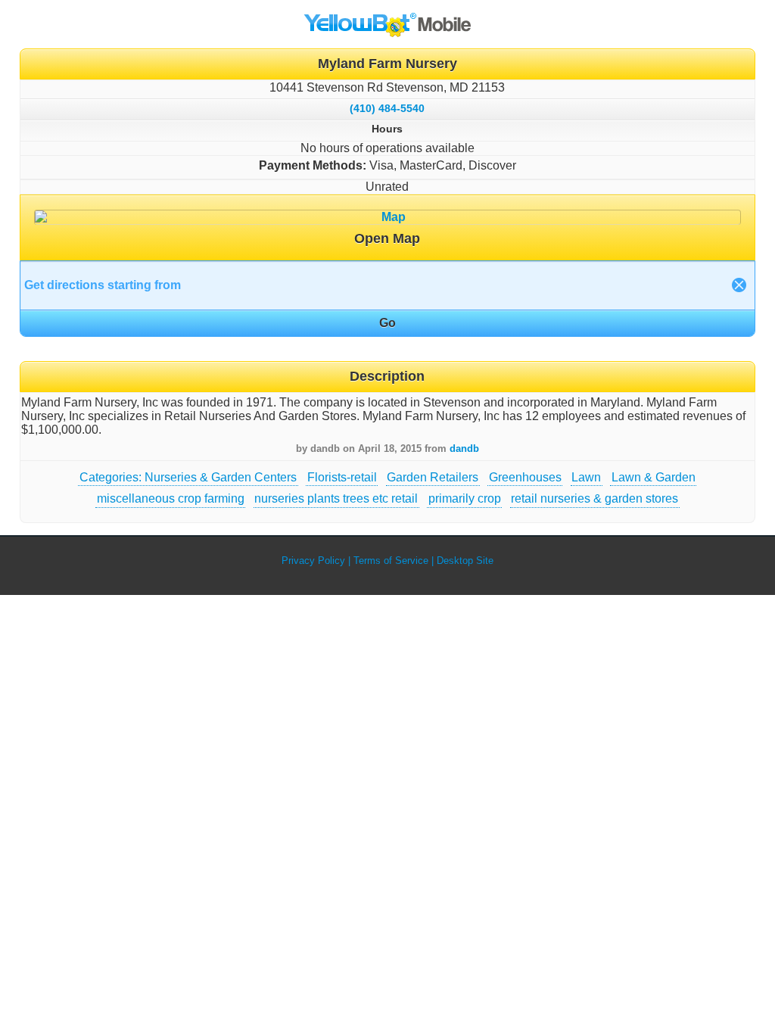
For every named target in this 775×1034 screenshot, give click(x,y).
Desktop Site (465, 560)
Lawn (586, 477)
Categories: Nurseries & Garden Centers (188, 477)
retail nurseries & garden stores (594, 498)
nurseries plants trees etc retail (336, 498)
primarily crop (464, 498)
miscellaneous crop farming (170, 498)
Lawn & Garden (654, 477)
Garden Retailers (432, 477)
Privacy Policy (313, 560)
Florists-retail (342, 477)
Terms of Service (390, 560)
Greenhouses (525, 477)
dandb (464, 448)
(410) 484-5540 (387, 108)
